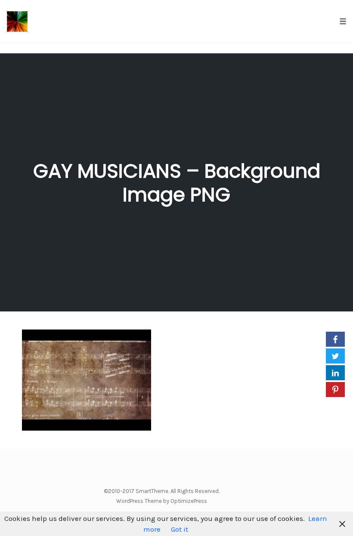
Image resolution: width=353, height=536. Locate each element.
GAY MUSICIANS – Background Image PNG (176, 182)
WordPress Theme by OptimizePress (161, 501)
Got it (179, 529)
